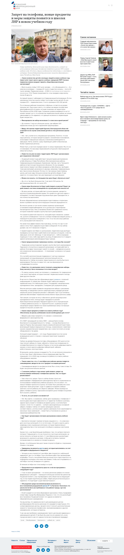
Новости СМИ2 (15, 531)
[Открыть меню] (112, 5)
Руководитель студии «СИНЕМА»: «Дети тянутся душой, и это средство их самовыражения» (95, 107)
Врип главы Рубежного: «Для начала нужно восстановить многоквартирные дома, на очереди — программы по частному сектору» (96, 119)
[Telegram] (41, 526)
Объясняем (91, 540)
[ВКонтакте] (46, 526)
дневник (57, 279)
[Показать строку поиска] (109, 5)
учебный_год (50, 520)
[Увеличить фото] (41, 45)
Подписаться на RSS (21, 547)
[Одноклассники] (36, 526)
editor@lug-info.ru (75, 550)
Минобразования (31, 520)
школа (58, 520)
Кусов (22, 520)
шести (41, 448)
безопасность (41, 520)
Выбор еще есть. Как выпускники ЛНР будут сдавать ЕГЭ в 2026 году (96, 97)
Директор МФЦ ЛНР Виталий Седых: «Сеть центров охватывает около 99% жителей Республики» (88, 78)
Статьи (22, 540)
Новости (14, 540)
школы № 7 (47, 486)
